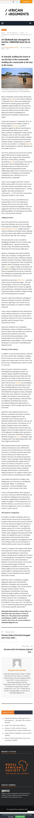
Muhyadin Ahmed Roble (10, 47)
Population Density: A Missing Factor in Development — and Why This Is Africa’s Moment (18, 720)
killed (11, 99)
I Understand (20, 816)
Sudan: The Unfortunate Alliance (15, 725)
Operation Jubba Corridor (9, 229)
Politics (4, 29)
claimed (28, 144)
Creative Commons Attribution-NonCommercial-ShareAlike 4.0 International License (14, 796)
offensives (20, 280)
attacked (18, 383)
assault (12, 162)
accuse (19, 437)
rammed (15, 126)
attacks (8, 267)
